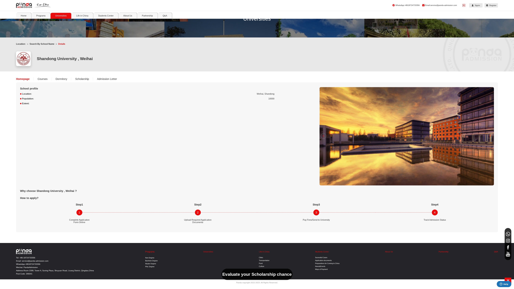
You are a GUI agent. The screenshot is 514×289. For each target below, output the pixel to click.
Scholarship (82, 78)
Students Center (322, 252)
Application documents (323, 260)
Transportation (264, 260)
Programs (149, 252)
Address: (20, 270)
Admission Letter (107, 78)
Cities (261, 257)
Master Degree (150, 264)
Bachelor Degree (151, 261)
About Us (389, 252)
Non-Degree (149, 258)
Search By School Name (42, 44)
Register (492, 5)
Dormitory (61, 78)
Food (261, 263)
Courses (43, 78)
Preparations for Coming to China (327, 263)
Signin (477, 5)
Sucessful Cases (321, 257)
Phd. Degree (149, 267)
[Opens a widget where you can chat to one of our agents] (504, 284)
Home (24, 16)
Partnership (443, 252)
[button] (323, 136)
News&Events (320, 266)
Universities (208, 252)
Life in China (264, 252)
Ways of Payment (321, 269)
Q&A (496, 252)
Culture (261, 266)
